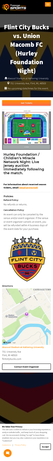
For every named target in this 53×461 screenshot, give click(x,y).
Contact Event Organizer (26, 366)
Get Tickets (26, 103)
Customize (6, 445)
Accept (45, 446)
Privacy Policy (20, 445)
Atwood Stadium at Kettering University (23, 347)
